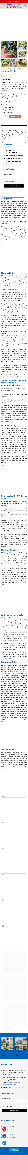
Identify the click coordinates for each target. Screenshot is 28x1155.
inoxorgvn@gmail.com (9, 1084)
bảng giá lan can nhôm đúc (6, 1053)
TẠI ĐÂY (20, 158)
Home (2, 68)
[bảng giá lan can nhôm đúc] (7, 1043)
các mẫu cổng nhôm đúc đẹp (21, 1053)
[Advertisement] (14, 23)
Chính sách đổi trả (8, 1134)
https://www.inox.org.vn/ (15, 1087)
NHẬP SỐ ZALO (8, 174)
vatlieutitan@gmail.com (13, 1082)
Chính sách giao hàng (9, 1132)
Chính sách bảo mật (9, 1126)
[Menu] (2, 6)
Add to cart (14, 117)
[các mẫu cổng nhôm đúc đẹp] (21, 1043)
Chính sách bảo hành (9, 1137)
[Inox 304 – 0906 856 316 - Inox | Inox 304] (13, 5)
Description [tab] (4, 127)
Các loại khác (17, 68)
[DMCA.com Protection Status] (14, 1149)
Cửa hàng (8, 68)
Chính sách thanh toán (9, 1129)
